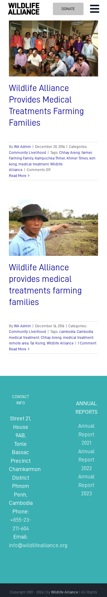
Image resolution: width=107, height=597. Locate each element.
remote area (19, 343)
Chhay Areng (69, 152)
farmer (86, 152)
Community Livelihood (27, 152)
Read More (17, 176)
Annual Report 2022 (86, 459)
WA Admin (22, 147)
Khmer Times (77, 158)
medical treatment (33, 164)
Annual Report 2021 (86, 434)
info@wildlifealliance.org (38, 545)
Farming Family (21, 158)
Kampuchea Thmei (50, 158)
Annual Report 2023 (86, 485)
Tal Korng (37, 343)
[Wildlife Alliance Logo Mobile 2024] (23, 4)
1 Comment (87, 343)
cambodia (67, 331)
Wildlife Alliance (60, 343)
